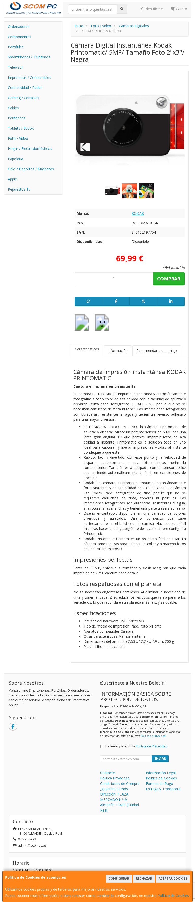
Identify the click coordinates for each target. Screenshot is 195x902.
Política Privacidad (115, 778)
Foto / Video (18, 138)
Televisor (15, 67)
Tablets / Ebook (21, 128)
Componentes (19, 36)
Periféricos (16, 118)
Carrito (181, 8)
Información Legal (161, 772)
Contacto (107, 772)
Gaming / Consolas (23, 97)
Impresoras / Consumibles (29, 77)
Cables (13, 107)
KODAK (138, 213)
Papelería (15, 158)
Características (87, 349)
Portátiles (16, 46)
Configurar (119, 878)
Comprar (168, 279)
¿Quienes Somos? (114, 788)
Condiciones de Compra (119, 783)
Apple (12, 179)
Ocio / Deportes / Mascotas (31, 168)
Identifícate (153, 8)
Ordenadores (18, 26)
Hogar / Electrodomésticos (30, 148)
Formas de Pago (159, 783)
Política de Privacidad (153, 736)
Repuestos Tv (19, 189)
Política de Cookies (173, 895)
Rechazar (144, 878)
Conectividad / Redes (25, 87)
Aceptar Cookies (173, 878)
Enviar (160, 758)
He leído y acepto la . (136, 746)
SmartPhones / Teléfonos (29, 57)
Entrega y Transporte (163, 788)
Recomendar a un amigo (156, 350)
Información (118, 350)
